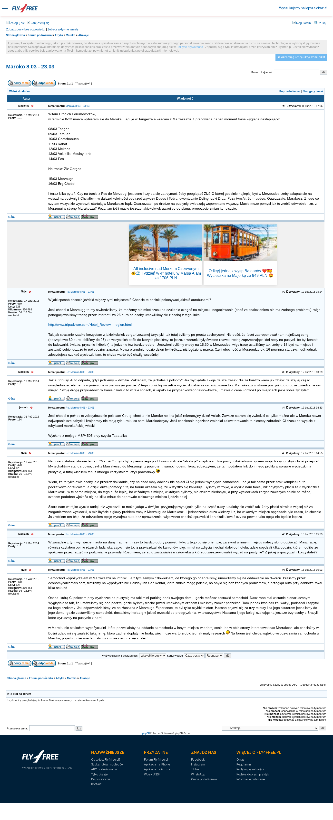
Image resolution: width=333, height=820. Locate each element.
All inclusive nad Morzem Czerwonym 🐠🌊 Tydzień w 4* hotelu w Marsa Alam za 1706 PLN (166, 273)
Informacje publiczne (250, 779)
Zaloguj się (17, 23)
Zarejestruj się (39, 23)
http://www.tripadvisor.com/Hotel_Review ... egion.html (90, 324)
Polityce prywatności (190, 47)
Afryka (59, 35)
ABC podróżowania (104, 769)
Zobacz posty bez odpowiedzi (25, 29)
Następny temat (313, 91)
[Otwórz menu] (5, 8)
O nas (240, 759)
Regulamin (303, 23)
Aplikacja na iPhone (157, 764)
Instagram (198, 764)
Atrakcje (83, 35)
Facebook (198, 759)
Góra (11, 216)
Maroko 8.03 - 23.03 (30, 67)
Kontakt (96, 784)
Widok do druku (19, 91)
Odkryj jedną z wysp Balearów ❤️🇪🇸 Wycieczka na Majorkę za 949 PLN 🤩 (240, 273)
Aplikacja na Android (158, 769)
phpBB (146, 733)
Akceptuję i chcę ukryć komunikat (303, 57)
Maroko (70, 35)
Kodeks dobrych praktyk (252, 774)
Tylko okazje (99, 774)
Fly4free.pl (25, 8)
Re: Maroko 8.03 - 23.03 (80, 291)
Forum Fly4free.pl (156, 759)
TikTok (195, 769)
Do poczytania (100, 779)
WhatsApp (198, 774)
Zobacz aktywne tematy (63, 29)
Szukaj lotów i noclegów (107, 764)
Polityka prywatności (250, 769)
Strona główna (15, 35)
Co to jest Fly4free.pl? (105, 759)
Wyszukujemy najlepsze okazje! (303, 8)
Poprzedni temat (290, 91)
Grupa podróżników (204, 779)
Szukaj (321, 23)
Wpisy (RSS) (152, 774)
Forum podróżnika (40, 35)
